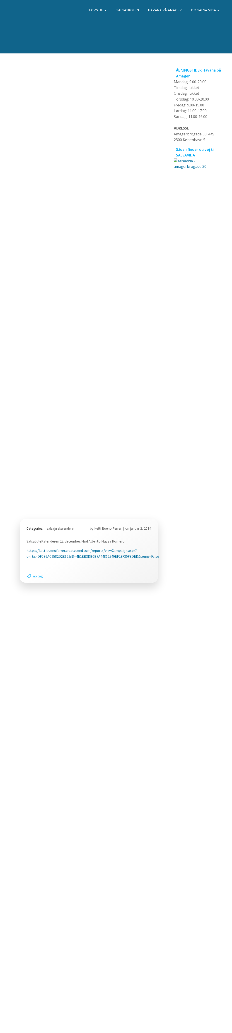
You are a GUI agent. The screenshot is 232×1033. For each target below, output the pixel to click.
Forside (96, 10)
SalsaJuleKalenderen (61, 528)
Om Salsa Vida (203, 10)
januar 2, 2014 (140, 528)
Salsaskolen (127, 10)
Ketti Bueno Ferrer (107, 528)
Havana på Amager (165, 10)
